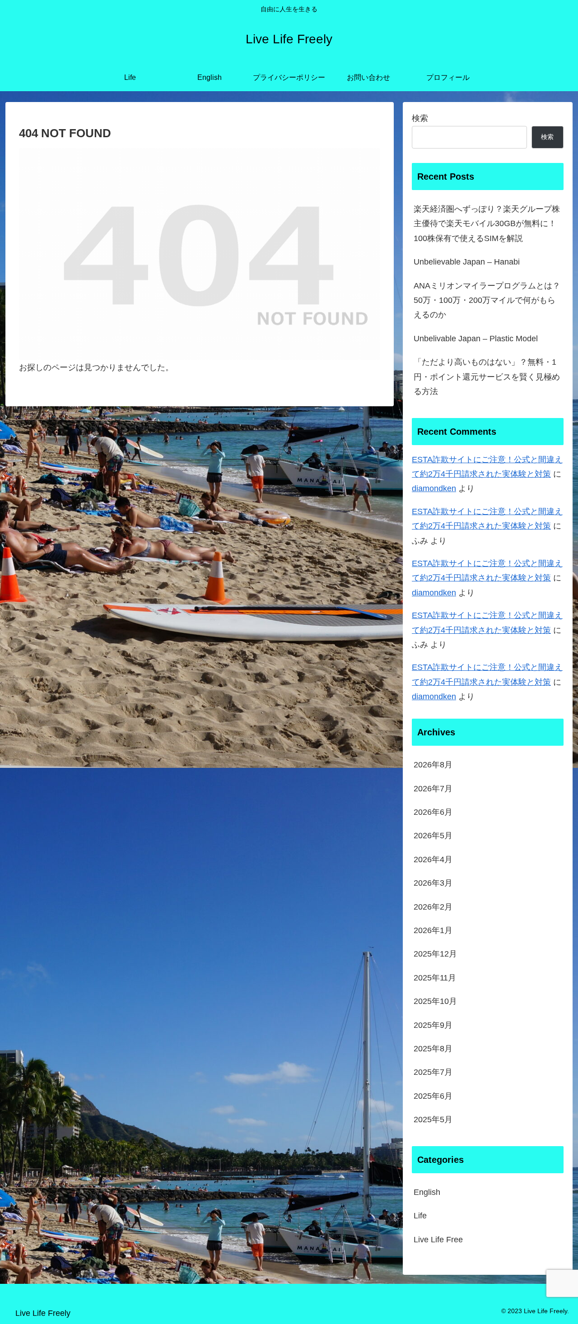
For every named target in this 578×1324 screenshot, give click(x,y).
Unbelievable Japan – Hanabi (467, 261)
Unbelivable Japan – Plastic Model (476, 338)
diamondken (434, 488)
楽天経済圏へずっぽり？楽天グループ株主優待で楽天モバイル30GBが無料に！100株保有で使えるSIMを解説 (487, 223)
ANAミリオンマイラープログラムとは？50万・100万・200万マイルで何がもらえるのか (487, 300)
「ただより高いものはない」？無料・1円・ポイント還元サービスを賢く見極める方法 (487, 377)
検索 (420, 118)
